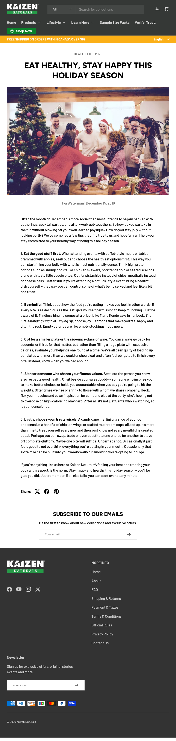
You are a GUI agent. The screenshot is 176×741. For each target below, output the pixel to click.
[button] (166, 9)
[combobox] (95, 9)
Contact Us (100, 643)
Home (11, 22)
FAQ (94, 589)
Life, (91, 54)
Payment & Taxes (104, 607)
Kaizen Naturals (26, 721)
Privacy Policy (102, 634)
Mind (98, 54)
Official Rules (101, 625)
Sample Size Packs (115, 22)
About (96, 580)
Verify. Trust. (145, 22)
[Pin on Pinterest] (56, 491)
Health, (80, 54)
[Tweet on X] (37, 491)
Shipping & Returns (106, 598)
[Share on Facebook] (47, 491)
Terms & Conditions (106, 616)
